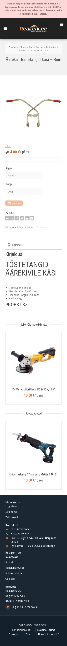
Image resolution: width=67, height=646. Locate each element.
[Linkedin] (27, 218)
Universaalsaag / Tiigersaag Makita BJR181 (33, 474)
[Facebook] (17, 218)
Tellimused (11, 517)
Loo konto (11, 511)
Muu (8, 146)
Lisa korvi (15, 203)
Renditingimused (14, 567)
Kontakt (9, 562)
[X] (12, 218)
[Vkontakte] (31, 218)
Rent (21, 227)
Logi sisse (11, 506)
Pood (28, 634)
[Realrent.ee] (33, 28)
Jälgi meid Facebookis (24, 607)
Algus (9, 168)
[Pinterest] (22, 218)
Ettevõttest (11, 556)
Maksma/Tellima (46, 629)
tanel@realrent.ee (21, 529)
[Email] (7, 218)
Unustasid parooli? (48, 634)
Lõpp (9, 184)
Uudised (10, 578)
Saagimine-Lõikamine (35, 227)
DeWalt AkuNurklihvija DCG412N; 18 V (33, 389)
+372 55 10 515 (20, 533)
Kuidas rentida (13, 573)
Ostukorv (14, 634)
